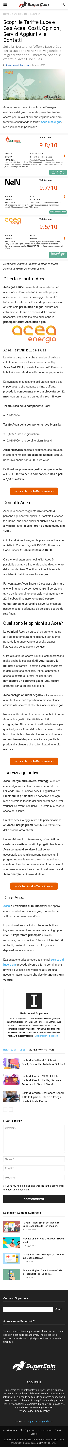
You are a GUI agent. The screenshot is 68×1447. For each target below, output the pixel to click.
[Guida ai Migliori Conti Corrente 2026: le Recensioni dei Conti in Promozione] (11, 1274)
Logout (34, 1433)
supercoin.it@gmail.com (40, 1421)
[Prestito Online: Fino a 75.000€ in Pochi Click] (11, 1242)
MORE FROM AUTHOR (41, 1049)
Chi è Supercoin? (27, 1430)
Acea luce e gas (51, 122)
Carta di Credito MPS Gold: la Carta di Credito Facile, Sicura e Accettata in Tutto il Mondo (41, 1080)
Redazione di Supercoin (18, 65)
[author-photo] (34, 1008)
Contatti (58, 1430)
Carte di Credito (19, 13)
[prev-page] (5, 1110)
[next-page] (11, 1110)
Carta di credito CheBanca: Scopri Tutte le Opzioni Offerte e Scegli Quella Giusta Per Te (42, 1097)
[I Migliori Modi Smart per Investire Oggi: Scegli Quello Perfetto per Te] (11, 1226)
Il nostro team (44, 1430)
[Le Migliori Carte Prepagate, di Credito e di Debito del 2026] (11, 1258)
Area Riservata (10, 1430)
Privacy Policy (25, 1410)
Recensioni (35, 13)
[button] (5, 4)
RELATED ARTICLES (14, 1049)
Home (6, 13)
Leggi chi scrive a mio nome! (47, 1035)
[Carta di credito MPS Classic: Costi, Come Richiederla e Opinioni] (11, 1063)
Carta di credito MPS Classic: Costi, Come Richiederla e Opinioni (43, 1062)
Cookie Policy (42, 1410)
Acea (6, 906)
